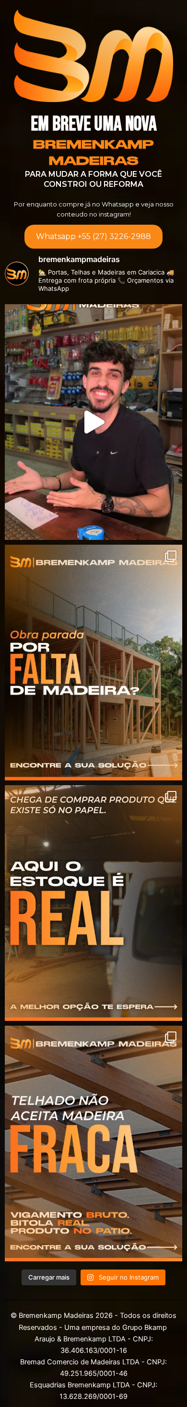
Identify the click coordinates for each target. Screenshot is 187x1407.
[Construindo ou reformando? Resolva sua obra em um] (93, 422)
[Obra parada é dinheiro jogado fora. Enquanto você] (93, 662)
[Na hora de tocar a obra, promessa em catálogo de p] (93, 903)
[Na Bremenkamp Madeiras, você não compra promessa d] (93, 1143)
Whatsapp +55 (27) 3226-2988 (93, 236)
